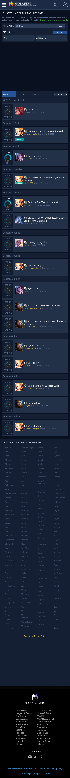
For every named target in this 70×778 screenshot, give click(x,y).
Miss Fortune (24, 616)
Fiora (7, 590)
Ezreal (8, 581)
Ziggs (56, 615)
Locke (23, 573)
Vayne (56, 518)
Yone (56, 581)
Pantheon (41, 500)
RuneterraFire (22, 724)
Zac (55, 602)
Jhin (22, 485)
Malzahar (25, 594)
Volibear (57, 552)
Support (37, 773)
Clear (60, 26)
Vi (54, 535)
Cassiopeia (10, 539)
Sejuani (40, 570)
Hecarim (9, 627)
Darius (8, 552)
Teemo (57, 476)
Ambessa (9, 468)
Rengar (40, 549)
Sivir (39, 607)
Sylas (56, 451)
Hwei (23, 451)
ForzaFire (20, 738)
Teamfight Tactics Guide (35, 636)
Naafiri (40, 447)
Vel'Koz (57, 527)
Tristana (57, 485)
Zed (55, 606)
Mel (23, 606)
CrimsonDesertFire (45, 741)
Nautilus (41, 460)
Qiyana (40, 513)
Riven (39, 553)
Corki (7, 548)
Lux (22, 585)
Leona (24, 560)
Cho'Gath (9, 543)
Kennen (24, 531)
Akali (7, 455)
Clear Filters (60, 32)
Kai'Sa (24, 497)
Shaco (40, 586)
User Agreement (14, 768)
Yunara (57, 590)
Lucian (24, 577)
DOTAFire (20, 730)
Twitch (57, 502)
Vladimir (57, 548)
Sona (39, 620)
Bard (7, 506)
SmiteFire (20, 727)
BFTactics (20, 744)
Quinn (40, 517)
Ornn (39, 496)
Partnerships (25, 773)
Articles (46, 773)
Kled (23, 543)
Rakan (40, 521)
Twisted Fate (59, 497)
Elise (7, 573)
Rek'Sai (40, 529)
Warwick (57, 556)
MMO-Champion (44, 721)
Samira (40, 565)
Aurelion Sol (10, 493)
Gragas (8, 615)
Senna (40, 574)
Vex (55, 531)
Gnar (7, 611)
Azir (6, 502)
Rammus (41, 525)
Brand (7, 518)
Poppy (40, 504)
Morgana (25, 626)
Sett (39, 582)
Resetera (20, 733)
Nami (39, 451)
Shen (39, 591)
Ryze (39, 561)
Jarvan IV (25, 472)
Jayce (23, 481)
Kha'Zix (24, 535)
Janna (23, 468)
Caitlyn (8, 531)
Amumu (8, 472)
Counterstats (22, 719)
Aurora (8, 497)
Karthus (24, 510)
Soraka (40, 624)
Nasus (40, 455)
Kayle (23, 523)
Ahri (7, 451)
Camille (8, 535)
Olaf (39, 487)
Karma (24, 506)
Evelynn (8, 577)
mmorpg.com (43, 724)
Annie (7, 481)
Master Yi (25, 602)
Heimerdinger (27, 447)
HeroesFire (21, 741)
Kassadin (25, 514)
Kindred (24, 539)
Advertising (44, 768)
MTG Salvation (44, 710)
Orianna (41, 492)
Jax (22, 476)
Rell (39, 533)
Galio (7, 598)
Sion (39, 603)
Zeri (55, 611)
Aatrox (8, 447)
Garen (8, 606)
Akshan (8, 460)
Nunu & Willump (41, 482)
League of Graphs (24, 713)
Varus (56, 514)
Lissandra (25, 569)
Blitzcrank (9, 514)
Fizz (6, 594)
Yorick (56, 585)
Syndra (57, 455)
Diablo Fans (42, 733)
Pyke (39, 508)
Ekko (7, 569)
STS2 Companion (45, 738)
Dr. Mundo (9, 560)
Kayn (23, 527)
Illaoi (23, 455)
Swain (56, 447)
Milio (23, 611)
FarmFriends (22, 735)
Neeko (40, 464)
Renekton (41, 544)
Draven (8, 564)
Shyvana (41, 595)
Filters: (6, 32)
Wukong (57, 560)
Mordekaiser (27, 621)
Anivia (7, 476)
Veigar (57, 523)
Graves (8, 619)
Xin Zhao (58, 573)
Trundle (57, 489)
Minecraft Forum (44, 713)
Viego (56, 539)
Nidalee (40, 468)
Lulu (23, 581)
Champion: (8, 26)
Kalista (24, 502)
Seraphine (42, 578)
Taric (56, 472)
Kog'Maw (25, 548)
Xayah (56, 564)
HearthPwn (42, 730)
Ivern (23, 464)
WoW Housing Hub (45, 719)
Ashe (7, 489)
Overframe (42, 735)
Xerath (57, 569)
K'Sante (24, 493)
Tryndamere (59, 493)
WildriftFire (21, 721)
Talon (56, 468)
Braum (8, 523)
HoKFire (40, 744)
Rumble (40, 557)
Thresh (57, 481)
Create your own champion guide (54, 20)
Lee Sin (24, 556)
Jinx (22, 489)
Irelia (23, 460)
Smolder (41, 616)
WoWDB (41, 716)
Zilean (56, 619)
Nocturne (41, 476)
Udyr (56, 506)
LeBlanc (24, 552)
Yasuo (56, 577)
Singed (40, 599)
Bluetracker (42, 727)
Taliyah (57, 464)
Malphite (25, 590)
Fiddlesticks (10, 585)
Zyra (56, 627)
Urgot (56, 510)
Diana (7, 556)
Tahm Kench (59, 460)
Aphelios (9, 485)
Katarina (25, 518)
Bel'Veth (8, 510)
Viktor (56, 543)
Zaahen (57, 598)
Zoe (55, 623)
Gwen (7, 623)
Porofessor (21, 716)
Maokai (24, 598)
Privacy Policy (30, 768)
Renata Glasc (40, 539)
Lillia (23, 564)
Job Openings (57, 768)
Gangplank (10, 602)
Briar (7, 527)
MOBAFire (21, 710)
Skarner (41, 612)
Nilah (39, 472)
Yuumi (56, 594)
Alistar (8, 464)
